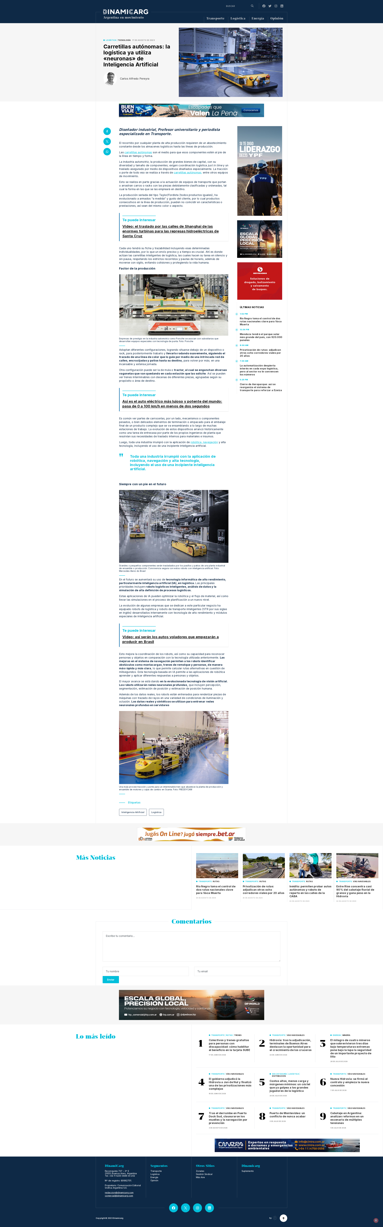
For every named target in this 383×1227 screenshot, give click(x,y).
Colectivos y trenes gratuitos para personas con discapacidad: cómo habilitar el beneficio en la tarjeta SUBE (229, 1045)
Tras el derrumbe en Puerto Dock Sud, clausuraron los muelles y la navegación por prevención (228, 1118)
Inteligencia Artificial (132, 812)
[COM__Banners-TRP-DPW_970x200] (191, 1005)
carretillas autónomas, (188, 172)
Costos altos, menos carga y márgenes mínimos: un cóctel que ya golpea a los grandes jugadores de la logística (290, 1085)
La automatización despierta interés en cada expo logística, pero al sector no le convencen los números (259, 370)
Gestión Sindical (204, 1174)
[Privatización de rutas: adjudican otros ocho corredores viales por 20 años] (264, 865)
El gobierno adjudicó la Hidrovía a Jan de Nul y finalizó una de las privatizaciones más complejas (230, 1083)
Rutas (216, 881)
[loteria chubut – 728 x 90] (191, 834)
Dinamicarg (118, 1218)
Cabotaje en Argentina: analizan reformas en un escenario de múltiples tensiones (347, 1118)
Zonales (200, 1171)
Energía (258, 18)
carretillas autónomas (138, 152)
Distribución (279, 1076)
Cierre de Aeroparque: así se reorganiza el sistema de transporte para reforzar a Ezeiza (261, 387)
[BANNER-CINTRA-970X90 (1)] (287, 1145)
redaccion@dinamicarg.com (119, 1192)
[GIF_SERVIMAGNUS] (259, 281)
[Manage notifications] (376, 1220)
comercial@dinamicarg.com (119, 1196)
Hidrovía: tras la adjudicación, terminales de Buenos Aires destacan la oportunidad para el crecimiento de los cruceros (291, 1045)
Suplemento (248, 1171)
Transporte (215, 18)
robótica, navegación (204, 442)
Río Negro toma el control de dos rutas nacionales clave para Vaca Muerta (261, 321)
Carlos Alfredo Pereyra (134, 78)
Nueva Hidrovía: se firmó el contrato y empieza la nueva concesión (349, 1082)
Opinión (276, 18)
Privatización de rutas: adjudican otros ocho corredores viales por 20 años (260, 352)
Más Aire (200, 1177)
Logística (238, 18)
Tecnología (124, 40)
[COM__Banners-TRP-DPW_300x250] (259, 239)
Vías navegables (362, 881)
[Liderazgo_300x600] (259, 171)
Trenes (238, 1035)
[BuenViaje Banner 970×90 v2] (191, 110)
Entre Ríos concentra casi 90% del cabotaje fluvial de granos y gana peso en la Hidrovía (355, 891)
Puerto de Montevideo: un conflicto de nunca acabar (288, 1115)
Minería (346, 1035)
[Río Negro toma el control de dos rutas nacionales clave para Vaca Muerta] (217, 865)
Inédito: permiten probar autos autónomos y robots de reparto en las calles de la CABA (310, 891)
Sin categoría (279, 1074)
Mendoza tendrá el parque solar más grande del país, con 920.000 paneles (261, 337)
